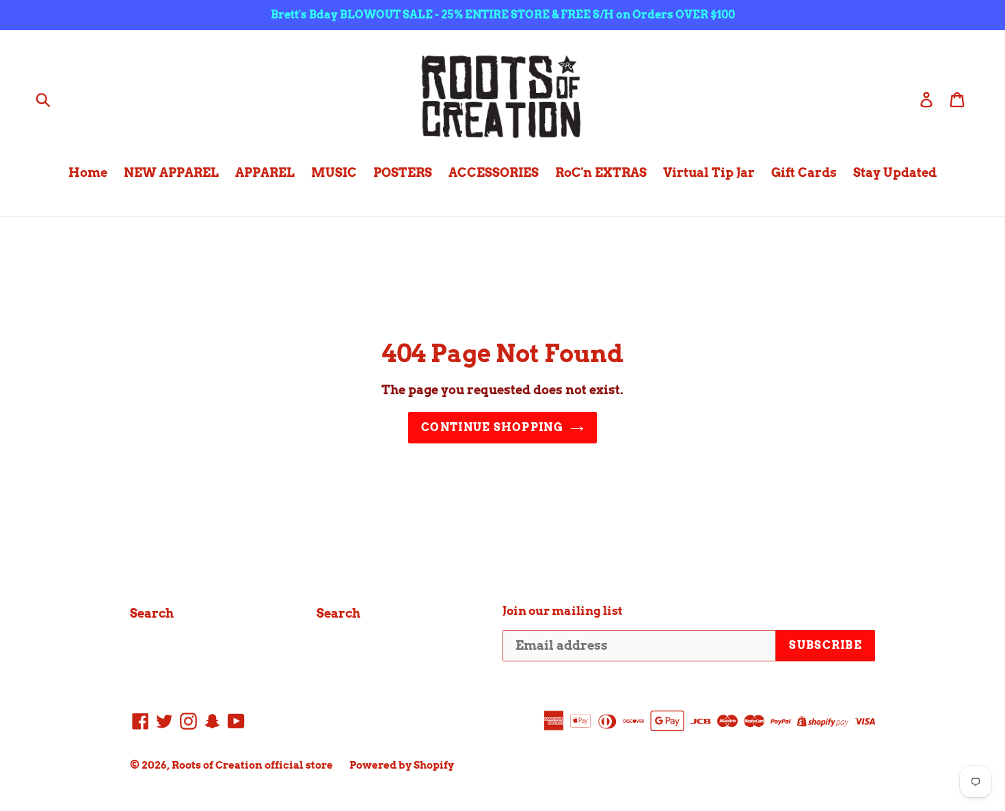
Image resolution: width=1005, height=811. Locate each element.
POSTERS (402, 172)
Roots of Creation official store (252, 765)
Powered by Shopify (401, 765)
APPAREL (265, 172)
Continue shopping (492, 427)
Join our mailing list (562, 611)
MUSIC (334, 172)
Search (152, 613)
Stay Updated (895, 172)
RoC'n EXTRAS (601, 172)
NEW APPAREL (171, 172)
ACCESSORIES (493, 172)
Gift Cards (804, 172)
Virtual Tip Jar (709, 172)
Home (87, 172)
